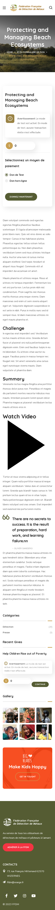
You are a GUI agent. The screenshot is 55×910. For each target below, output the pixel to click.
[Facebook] (6, 895)
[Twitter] (15, 895)
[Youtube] (33, 895)
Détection (27, 626)
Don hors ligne (18, 180)
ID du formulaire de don (31, 52)
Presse (27, 632)
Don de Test (17, 174)
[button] (50, 7)
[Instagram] (24, 895)
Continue (40, 684)
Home (10, 52)
